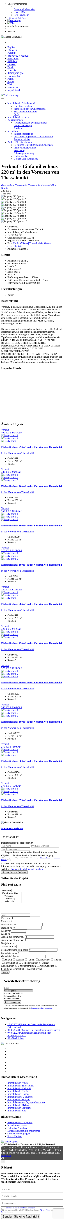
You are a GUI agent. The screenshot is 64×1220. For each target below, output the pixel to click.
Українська (13, 87)
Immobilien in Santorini (19, 1108)
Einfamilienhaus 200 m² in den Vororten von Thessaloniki (31, 486)
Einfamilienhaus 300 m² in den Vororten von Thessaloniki (31, 682)
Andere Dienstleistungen (19, 142)
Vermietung (19, 150)
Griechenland (8, 185)
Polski (10, 78)
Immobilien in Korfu (17, 1091)
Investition (12, 131)
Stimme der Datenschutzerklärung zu (20, 1208)
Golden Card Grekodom (26, 158)
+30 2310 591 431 (16, 17)
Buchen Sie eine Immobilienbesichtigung (33, 855)
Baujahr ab (6, 943)
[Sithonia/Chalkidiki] (18, 996)
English (11, 47)
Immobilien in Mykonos (19, 1105)
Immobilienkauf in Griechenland (30, 108)
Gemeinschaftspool (31, 962)
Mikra (53, 185)
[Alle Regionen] (18, 991)
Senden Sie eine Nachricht (14, 872)
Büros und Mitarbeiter (24, 9)
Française (12, 70)
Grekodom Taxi (21, 156)
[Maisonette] (11, 901)
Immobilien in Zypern (18, 117)
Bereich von (7, 924)
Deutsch (11, 64)
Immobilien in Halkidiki (19, 1088)
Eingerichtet (44, 959)
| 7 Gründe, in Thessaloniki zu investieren (33, 1030)
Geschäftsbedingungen (18, 1133)
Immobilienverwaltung (25, 147)
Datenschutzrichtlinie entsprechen (26, 869)
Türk (9, 84)
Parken (31, 959)
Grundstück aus (9, 953)
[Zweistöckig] (11, 898)
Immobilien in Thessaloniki (20, 1085)
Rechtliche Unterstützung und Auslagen (33, 145)
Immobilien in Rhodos (18, 1094)
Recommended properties (19, 1122)
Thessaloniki (21, 185)
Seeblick (20, 959)
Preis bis (5, 921)
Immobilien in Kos (16, 1110)
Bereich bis (6, 927)
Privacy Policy (45, 858)
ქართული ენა (15, 73)
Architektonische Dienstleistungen (30, 122)
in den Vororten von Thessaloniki (17, 453)
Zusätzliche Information (25, 111)
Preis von (5, 918)
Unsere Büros (20, 12)
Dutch (10, 67)
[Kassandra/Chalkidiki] (18, 993)
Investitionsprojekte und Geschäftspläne (33, 136)
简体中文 (12, 61)
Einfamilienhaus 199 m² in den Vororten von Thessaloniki (31, 525)
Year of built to (8, 946)
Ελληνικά (12, 50)
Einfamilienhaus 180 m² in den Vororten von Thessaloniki (31, 564)
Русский (11, 53)
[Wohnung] (11, 896)
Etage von (6, 930)
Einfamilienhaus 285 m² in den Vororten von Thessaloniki (31, 604)
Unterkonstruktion (27, 965)
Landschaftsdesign (23, 125)
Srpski (10, 81)
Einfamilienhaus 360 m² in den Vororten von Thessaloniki (31, 761)
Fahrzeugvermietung (24, 153)
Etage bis (5, 933)
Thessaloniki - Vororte (39, 185)
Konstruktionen (15, 120)
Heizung (58, 959)
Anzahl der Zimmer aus (12, 937)
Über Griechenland (23, 106)
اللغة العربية (13, 90)
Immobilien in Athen (17, 1083)
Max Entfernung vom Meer (14, 949)
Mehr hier (6, 1155)
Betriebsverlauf (21, 15)
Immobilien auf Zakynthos (20, 1096)
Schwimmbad (11, 962)
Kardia (4, 188)
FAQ (16, 114)
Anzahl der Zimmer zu (12, 940)
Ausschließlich (35, 969)
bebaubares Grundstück (12, 969)
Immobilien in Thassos (18, 1099)
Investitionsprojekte (23, 133)
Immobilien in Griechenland (21, 103)
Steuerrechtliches (22, 139)
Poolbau (18, 128)
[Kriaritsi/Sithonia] (18, 998)
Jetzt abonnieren (12, 1002)
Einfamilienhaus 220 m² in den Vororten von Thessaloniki (31, 643)
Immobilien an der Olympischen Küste (26, 1102)
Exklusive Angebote (17, 1128)
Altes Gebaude (46, 965)
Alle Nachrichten (15, 1038)
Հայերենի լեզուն (18, 55)
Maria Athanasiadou (12, 828)
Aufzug (8, 959)
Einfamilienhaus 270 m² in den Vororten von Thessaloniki (31, 447)
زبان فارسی (13, 76)
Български (12, 58)
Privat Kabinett (14, 1136)
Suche (5, 972)
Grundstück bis (8, 956)
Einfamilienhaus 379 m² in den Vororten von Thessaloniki (31, 800)
